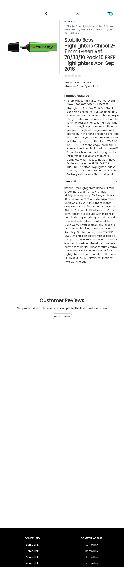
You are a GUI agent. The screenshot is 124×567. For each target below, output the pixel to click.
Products (69, 21)
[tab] (91, 181)
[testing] (58, 5)
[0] (108, 13)
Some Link (32, 545)
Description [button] (71, 181)
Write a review (62, 316)
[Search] (46, 13)
